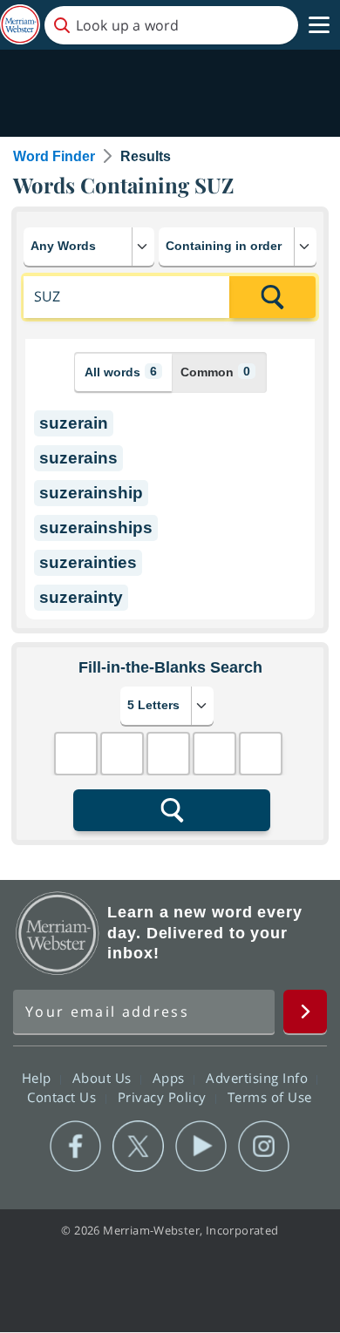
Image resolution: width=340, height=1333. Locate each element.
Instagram (263, 1146)
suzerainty (81, 597)
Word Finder (54, 156)
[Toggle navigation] (319, 25)
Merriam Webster (57, 933)
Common (215, 371)
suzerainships (96, 527)
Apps (171, 1077)
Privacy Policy (164, 1097)
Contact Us (63, 1097)
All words (121, 371)
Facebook (75, 1146)
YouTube (201, 1146)
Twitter (138, 1146)
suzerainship (91, 493)
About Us (104, 1077)
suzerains (78, 458)
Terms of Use (270, 1097)
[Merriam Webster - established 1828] (20, 24)
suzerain (73, 423)
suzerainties (88, 562)
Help (39, 1077)
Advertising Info (259, 1077)
